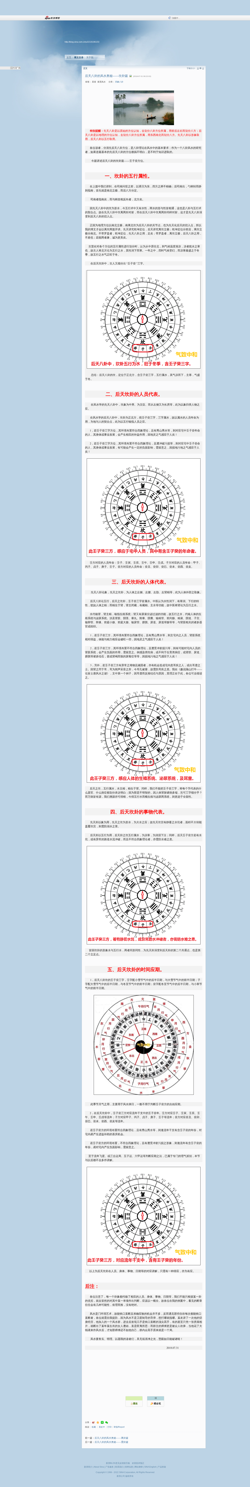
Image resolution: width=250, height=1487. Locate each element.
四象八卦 (119, 82)
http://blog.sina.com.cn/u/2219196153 (82, 42)
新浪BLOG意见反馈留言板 (118, 1463)
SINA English (150, 1467)
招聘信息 (129, 1467)
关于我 (89, 57)
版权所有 (129, 1476)
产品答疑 (162, 1467)
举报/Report (119, 1427)
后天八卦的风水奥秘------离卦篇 (111, 1438)
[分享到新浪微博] (93, 1422)
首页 (68, 57)
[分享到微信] (106, 1422)
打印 (109, 1427)
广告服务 (109, 1467)
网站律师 (139, 1467)
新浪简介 (88, 1467)
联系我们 (119, 1467)
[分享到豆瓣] (102, 1422)
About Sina (99, 1467)
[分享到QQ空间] (97, 1422)
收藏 (94, 1427)
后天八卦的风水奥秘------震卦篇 (111, 1442)
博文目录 (79, 57)
